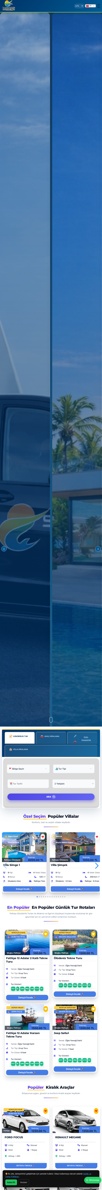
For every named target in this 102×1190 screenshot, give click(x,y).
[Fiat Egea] (25, 1187)
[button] (97, 866)
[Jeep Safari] (74, 1017)
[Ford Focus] (25, 1119)
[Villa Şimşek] (75, 847)
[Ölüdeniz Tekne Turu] (74, 942)
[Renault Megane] (76, 1119)
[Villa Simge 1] (24, 847)
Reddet (23, 1182)
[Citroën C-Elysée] (76, 1187)
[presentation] (4, 548)
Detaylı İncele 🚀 (24, 889)
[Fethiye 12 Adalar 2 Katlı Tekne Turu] (27, 942)
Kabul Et (11, 1182)
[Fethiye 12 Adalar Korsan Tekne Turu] (27, 1017)
